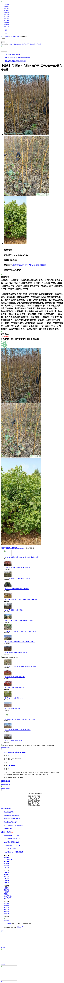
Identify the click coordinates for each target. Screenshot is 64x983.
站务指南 (6, 27)
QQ (2, 930)
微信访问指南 (8, 896)
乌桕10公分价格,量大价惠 (12, 708)
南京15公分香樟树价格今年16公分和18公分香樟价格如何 (21, 557)
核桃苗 (27, 44)
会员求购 (6, 17)
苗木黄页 (6, 23)
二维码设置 (7, 898)
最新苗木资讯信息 (6, 808)
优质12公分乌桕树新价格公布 (13, 740)
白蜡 (13, 44)
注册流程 (6, 892)
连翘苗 (32, 44)
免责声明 (6, 907)
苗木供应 (6, 7)
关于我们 (6, 903)
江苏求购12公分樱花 (10, 848)
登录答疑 (6, 890)
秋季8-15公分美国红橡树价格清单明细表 (17, 589)
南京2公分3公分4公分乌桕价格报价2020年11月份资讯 (20, 666)
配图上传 (6, 894)
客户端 (3, 947)
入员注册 (6, 857)
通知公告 (6, 863)
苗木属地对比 (8, 828)
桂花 (39, 44)
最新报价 (6, 19)
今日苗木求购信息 (7, 832)
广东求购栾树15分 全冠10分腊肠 (13, 852)
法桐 (10, 44)
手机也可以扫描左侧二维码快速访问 (15, 61)
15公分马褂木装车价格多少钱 (13, 610)
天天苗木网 (5, 37)
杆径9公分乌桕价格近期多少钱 (14, 698)
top (1, 981)
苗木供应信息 (15, 37)
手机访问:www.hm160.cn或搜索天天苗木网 (17, 57)
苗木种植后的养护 (9, 812)
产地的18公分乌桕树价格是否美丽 (15, 677)
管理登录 (6, 874)
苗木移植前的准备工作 (10, 822)
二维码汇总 (7, 867)
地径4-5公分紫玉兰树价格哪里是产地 (16, 652)
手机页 (3, 964)
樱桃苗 (23, 44)
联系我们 (6, 905)
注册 (5, 30)
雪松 (19, 44)
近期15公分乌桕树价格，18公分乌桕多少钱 (17, 730)
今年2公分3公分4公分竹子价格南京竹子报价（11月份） (21, 631)
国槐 (16, 44)
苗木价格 (6, 882)
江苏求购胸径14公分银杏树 (12, 838)
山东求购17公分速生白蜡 (11, 842)
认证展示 (6, 878)
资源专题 (6, 25)
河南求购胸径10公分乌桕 (11, 835)
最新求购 (6, 15)
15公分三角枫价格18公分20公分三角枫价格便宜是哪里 (21, 599)
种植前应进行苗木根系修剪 (12, 818)
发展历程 (6, 909)
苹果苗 (36, 44)
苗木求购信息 (8, 859)
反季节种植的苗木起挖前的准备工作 (14, 825)
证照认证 (6, 888)
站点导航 (6, 865)
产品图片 (6, 21)
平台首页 (6, 5)
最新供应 (6, 9)
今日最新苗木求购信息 (12, 54)
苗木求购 (6, 13)
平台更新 (6, 861)
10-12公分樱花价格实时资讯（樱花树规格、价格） (20, 642)
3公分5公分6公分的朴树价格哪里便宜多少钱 (18, 578)
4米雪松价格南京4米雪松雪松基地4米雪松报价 (18, 620)
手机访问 (6, 911)
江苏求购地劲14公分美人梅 (12, 845)
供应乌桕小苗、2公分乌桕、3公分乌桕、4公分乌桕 (20, 719)
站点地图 (6, 920)
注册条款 (6, 913)
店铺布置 (6, 880)
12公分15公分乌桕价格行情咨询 (14, 687)
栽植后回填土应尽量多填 (11, 815)
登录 (5, 33)
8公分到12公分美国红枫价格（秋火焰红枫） (18, 567)
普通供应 (6, 11)
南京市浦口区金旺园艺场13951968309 (29, 265)
